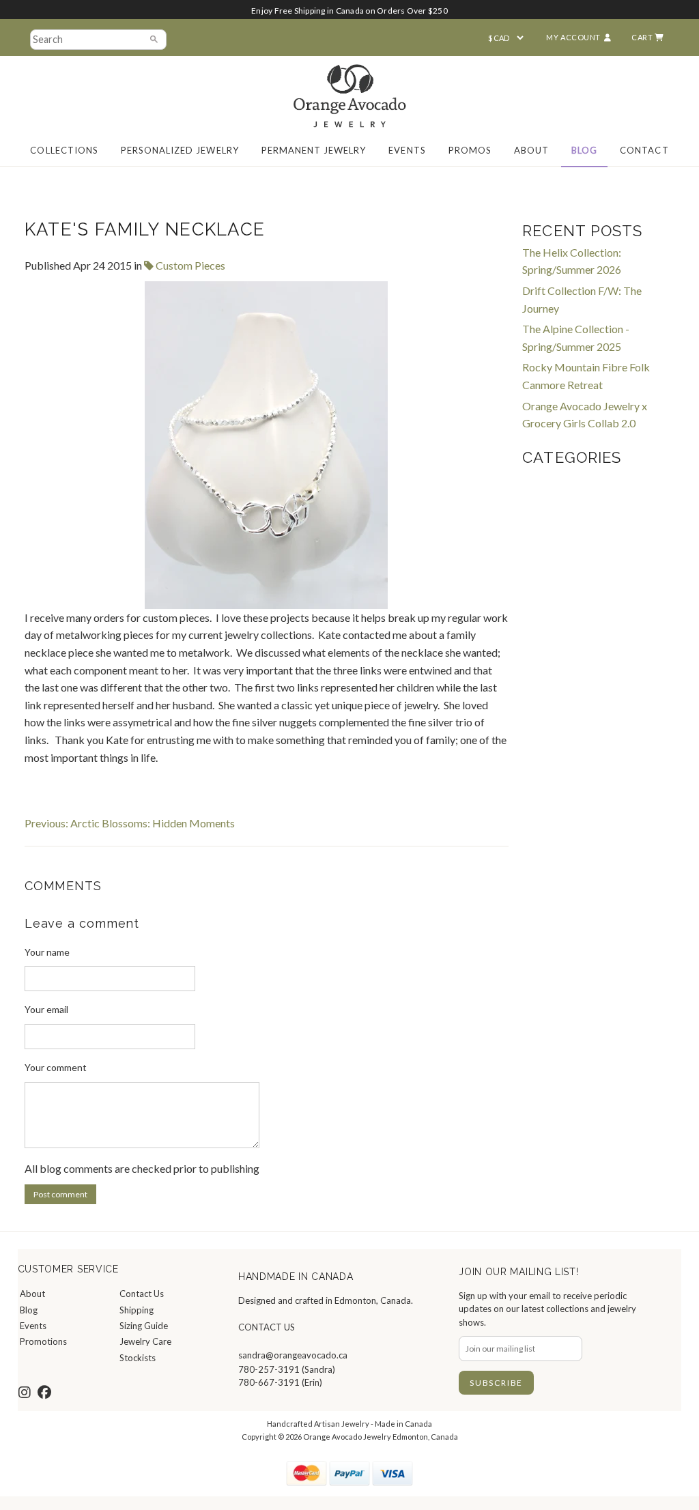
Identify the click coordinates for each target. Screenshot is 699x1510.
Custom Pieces (189, 265)
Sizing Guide (143, 1325)
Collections (64, 150)
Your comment (56, 1067)
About (531, 150)
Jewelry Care (145, 1341)
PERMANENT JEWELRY (314, 150)
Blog (584, 150)
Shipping (136, 1310)
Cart (643, 37)
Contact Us (141, 1293)
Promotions (43, 1341)
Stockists (137, 1357)
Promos (469, 150)
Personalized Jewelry (180, 150)
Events (406, 150)
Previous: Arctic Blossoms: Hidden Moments (130, 822)
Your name (47, 952)
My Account (573, 37)
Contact (644, 150)
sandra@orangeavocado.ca (292, 1355)
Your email (46, 1009)
